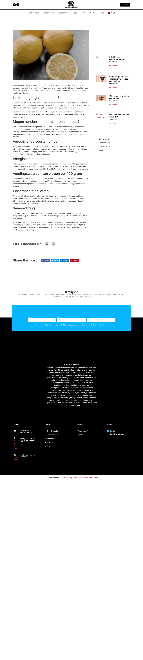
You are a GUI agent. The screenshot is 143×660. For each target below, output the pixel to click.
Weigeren (114, 651)
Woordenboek (88, 13)
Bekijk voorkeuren (131, 651)
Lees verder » (113, 65)
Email (59, 317)
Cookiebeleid (109, 656)
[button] (139, 632)
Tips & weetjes (33, 13)
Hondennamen (63, 13)
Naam (30, 317)
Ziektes (101, 13)
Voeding (76, 13)
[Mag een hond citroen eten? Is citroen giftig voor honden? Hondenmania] (14, 4)
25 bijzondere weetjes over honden (119, 98)
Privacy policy (118, 656)
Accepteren (97, 651)
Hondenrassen (48, 13)
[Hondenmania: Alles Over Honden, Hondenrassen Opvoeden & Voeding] (93, 634)
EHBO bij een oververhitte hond (117, 58)
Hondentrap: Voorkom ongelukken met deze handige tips (119, 79)
